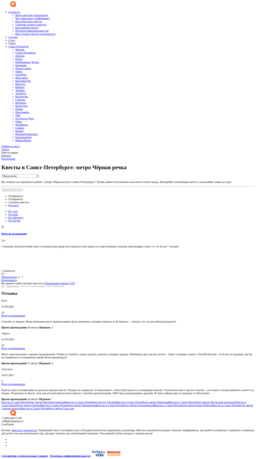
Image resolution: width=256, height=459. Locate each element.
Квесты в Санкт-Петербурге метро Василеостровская (33, 402)
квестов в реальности (24, 430)
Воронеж (20, 102)
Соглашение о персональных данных (24, 455)
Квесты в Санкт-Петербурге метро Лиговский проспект (201, 402)
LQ (2, 286)
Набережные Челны (27, 62)
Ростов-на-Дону (24, 118)
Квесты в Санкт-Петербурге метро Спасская (47, 408)
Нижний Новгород (26, 134)
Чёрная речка (9, 277)
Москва (19, 49)
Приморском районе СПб (60, 283)
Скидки (13, 37)
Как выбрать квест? (27, 27)
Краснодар (21, 96)
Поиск (5, 149)
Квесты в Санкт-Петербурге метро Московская (68, 405)
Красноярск (22, 112)
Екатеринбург (23, 137)
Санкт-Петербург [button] (18, 46)
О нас (11, 40)
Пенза (18, 59)
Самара (19, 127)
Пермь (19, 109)
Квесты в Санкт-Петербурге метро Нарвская (141, 402)
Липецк (20, 55)
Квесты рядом (12, 286)
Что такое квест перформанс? (32, 18)
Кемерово (21, 65)
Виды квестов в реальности (31, 15)
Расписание (8, 158)
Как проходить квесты (28, 21)
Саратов (20, 99)
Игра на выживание (13, 315)
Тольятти (20, 93)
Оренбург (21, 74)
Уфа (17, 115)
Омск (18, 121)
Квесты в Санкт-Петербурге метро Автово (90, 402)
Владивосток (23, 80)
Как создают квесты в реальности (35, 34)
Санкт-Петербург (25, 52)
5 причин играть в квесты (30, 24)
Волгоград (21, 105)
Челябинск (21, 124)
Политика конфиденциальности (70, 455)
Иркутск (20, 84)
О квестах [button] (14, 12)
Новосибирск (23, 140)
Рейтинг (6, 155)
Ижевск (20, 87)
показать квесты (12, 190)
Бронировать (9, 280)
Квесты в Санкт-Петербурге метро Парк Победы (183, 405)
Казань (19, 131)
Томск (19, 71)
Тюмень (20, 90)
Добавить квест (10, 146)
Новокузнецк (23, 68)
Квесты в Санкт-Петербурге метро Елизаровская (125, 405)
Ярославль (21, 77)
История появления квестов (32, 30)
